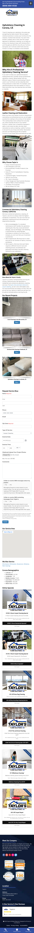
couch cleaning (6, 287)
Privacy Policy (14, 518)
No (11, 484)
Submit (5, 522)
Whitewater (13, 564)
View (16, 322)
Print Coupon (17, 626)
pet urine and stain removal (19, 285)
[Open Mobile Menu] (30, 3)
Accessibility (24, 925)
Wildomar (26, 564)
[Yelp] (9, 855)
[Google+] (6, 855)
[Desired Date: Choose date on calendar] (25, 440)
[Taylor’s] (17, 12)
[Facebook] (3, 855)
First (3, 399)
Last (3, 405)
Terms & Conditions (6, 518)
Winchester (5, 564)
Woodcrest (20, 564)
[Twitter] (15, 855)
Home (8, 925)
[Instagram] (12, 855)
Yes (6, 484)
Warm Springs (6, 566)
